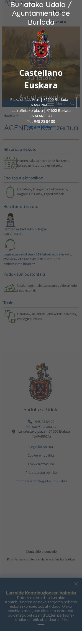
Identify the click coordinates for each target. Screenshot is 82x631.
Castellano (41, 72)
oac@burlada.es (41, 126)
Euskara (41, 85)
